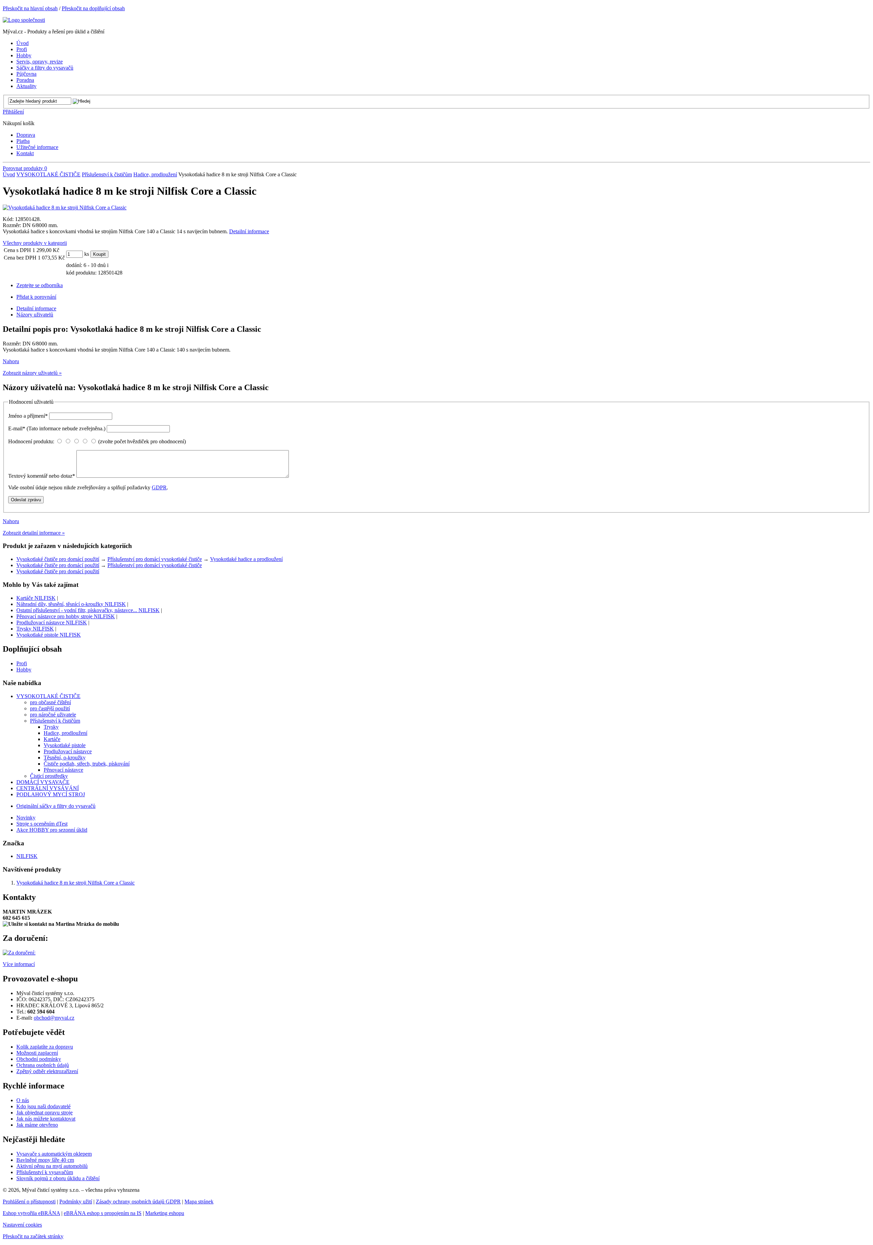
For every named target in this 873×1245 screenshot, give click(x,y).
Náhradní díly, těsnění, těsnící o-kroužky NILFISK (71, 604)
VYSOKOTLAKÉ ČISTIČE (48, 174)
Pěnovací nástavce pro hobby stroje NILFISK (65, 616)
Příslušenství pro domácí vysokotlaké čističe (154, 559)
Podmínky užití (75, 1201)
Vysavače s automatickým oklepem (54, 1154)
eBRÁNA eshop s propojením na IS (103, 1213)
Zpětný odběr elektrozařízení (47, 1071)
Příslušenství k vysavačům (44, 1172)
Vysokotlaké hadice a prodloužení (246, 559)
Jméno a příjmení (28, 416)
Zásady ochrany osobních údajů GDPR (138, 1201)
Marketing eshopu (164, 1213)
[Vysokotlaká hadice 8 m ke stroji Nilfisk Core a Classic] (65, 207)
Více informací (19, 964)
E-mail (56, 428)
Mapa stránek (198, 1201)
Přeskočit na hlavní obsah (30, 8)
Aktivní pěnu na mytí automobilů (52, 1166)
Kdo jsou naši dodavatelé (43, 1106)
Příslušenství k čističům (107, 174)
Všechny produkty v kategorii (35, 243)
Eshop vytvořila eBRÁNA (31, 1213)
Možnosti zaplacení (37, 1053)
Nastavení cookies (22, 1225)
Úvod (9, 174)
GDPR (159, 487)
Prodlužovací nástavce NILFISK (51, 622)
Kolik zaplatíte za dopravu (44, 1047)
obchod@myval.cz (54, 1018)
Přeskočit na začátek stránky (33, 1236)
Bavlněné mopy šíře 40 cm (45, 1160)
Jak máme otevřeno (37, 1125)
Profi (21, 663)
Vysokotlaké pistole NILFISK (48, 635)
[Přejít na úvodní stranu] (24, 20)
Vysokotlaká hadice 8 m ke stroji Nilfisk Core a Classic (75, 883)
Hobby (23, 669)
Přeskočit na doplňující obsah (93, 8)
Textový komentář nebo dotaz (41, 476)
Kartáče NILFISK (36, 598)
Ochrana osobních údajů (42, 1065)
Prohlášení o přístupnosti (29, 1201)
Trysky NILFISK (35, 629)
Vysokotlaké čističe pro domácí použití (57, 559)
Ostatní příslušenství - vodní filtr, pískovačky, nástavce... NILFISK (88, 610)
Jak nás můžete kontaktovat (45, 1119)
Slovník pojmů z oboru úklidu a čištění (58, 1178)
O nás (22, 1100)
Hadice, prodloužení (155, 174)
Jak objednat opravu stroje (44, 1112)
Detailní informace (249, 231)
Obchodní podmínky (38, 1059)
